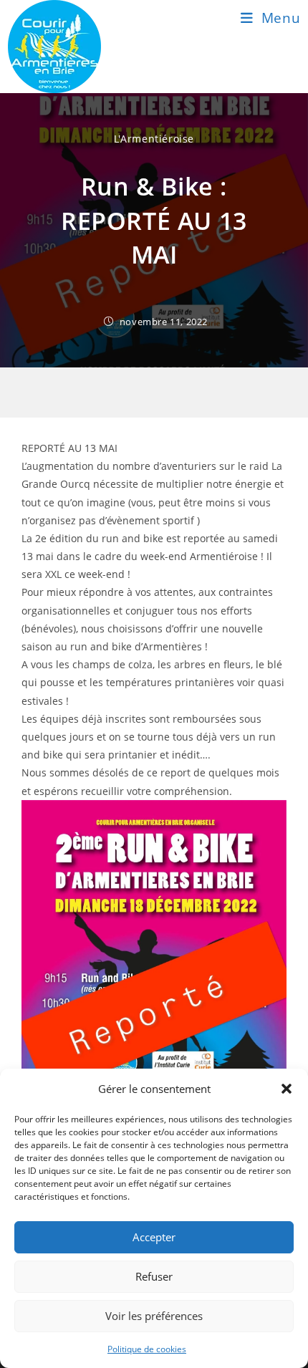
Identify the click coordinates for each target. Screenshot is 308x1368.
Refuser (154, 1276)
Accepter (154, 1237)
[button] (286, 1089)
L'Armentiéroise (154, 138)
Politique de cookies (146, 1349)
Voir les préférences (154, 1316)
